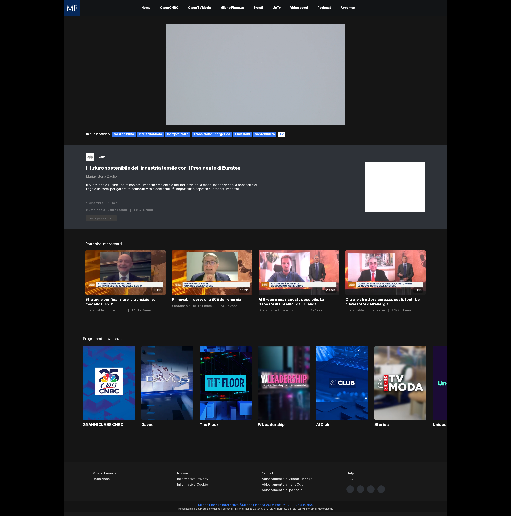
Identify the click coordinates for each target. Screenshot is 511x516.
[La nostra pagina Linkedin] (370, 489)
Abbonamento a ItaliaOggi (283, 484)
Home (146, 8)
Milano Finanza (232, 8)
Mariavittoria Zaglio (101, 176)
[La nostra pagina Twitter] (360, 489)
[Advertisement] (395, 187)
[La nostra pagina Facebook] (350, 489)
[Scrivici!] (381, 489)
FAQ (350, 479)
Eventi (258, 8)
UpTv (277, 8)
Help (350, 473)
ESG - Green (143, 210)
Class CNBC (169, 8)
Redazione (101, 479)
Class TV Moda (199, 8)
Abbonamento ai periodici (282, 490)
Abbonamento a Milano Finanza (287, 479)
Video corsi (299, 8)
